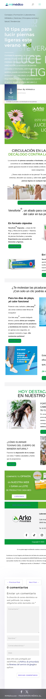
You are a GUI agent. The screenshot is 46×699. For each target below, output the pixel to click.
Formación (18, 15)
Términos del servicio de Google (22, 664)
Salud (7, 21)
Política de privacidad (29, 661)
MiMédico (30, 89)
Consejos (8, 15)
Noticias (17, 18)
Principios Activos (30, 18)
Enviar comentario (28, 675)
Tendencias (15, 21)
